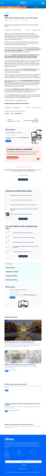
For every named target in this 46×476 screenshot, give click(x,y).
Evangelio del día (11, 276)
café (6, 351)
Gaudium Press (17, 20)
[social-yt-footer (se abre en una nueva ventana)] (19, 468)
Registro (9, 7)
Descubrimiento (7, 457)
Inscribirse (8, 141)
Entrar (26, 175)
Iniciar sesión (23, 464)
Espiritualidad (6, 454)
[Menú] (8, 3)
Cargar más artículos (23, 218)
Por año (31, 452)
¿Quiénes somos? (22, 472)
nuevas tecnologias (18, 113)
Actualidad (6, 452)
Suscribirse (23, 461)
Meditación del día (12, 272)
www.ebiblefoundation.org (15, 94)
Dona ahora (23, 7)
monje (7, 390)
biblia (12, 113)
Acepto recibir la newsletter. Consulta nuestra (17, 138)
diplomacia (7, 321)
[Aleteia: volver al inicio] (23, 2)
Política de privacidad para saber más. (30, 294)
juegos (7, 371)
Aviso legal (28, 472)
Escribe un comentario (23, 179)
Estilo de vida (6, 455)
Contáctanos (33, 472)
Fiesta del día (10, 267)
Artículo (6, 103)
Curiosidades (6, 12)
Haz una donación (15, 472)
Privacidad (38, 472)
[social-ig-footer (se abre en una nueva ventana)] (26, 468)
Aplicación (19, 454)
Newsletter (19, 452)
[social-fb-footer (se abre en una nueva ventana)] (21, 468)
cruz (6, 411)
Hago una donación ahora (12, 157)
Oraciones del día (11, 280)
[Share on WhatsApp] (41, 30)
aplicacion (7, 113)
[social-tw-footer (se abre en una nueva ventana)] (24, 468)
